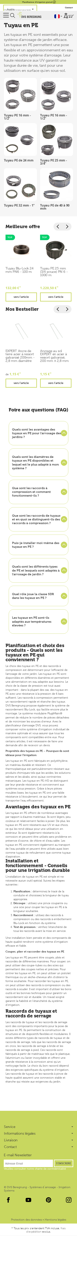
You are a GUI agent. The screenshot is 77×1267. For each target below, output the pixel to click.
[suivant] (66, 227)
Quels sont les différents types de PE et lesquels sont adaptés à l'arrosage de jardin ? (36, 570)
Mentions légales (55, 1219)
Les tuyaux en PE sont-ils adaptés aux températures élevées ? (31, 621)
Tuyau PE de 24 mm (19, 160)
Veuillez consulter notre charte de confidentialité (35, 1168)
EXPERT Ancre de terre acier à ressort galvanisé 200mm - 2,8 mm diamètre (20, 356)
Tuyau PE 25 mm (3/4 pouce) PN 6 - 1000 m (54, 272)
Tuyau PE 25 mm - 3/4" (53, 162)
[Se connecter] (66, 15)
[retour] (58, 227)
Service (9, 1127)
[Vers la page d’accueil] (29, 15)
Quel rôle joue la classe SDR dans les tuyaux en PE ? (33, 596)
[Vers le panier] (71, 16)
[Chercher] (12, 15)
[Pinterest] (48, 1200)
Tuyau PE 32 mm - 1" (19, 205)
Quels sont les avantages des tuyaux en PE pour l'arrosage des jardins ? (36, 433)
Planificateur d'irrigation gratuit (37, 2)
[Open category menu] (6, 15)
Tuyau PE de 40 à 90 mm (54, 207)
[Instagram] (69, 1200)
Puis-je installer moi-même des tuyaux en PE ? (35, 545)
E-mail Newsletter (18, 1155)
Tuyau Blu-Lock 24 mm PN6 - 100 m (20, 270)
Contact (69, 7)
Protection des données (27, 1219)
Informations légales (20, 1133)
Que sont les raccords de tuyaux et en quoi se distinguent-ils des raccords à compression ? (36, 519)
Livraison (11, 1140)
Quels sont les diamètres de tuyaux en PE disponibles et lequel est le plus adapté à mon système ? (35, 462)
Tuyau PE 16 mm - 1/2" (17, 117)
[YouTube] (28, 1200)
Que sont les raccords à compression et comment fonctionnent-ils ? (31, 491)
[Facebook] (8, 1200)
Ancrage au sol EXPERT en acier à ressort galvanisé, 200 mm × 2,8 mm (54, 356)
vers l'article (21, 297)
